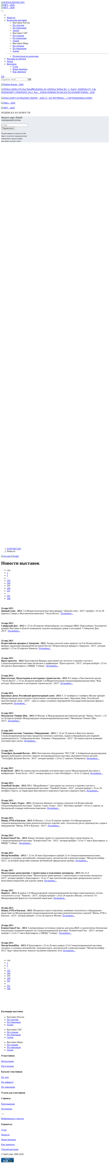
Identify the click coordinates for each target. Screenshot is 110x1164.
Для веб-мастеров (9, 1149)
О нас (15, 66)
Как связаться (19, 71)
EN (2, 76)
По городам (18, 25)
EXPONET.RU (14, 548)
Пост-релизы (7, 1066)
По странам (18, 35)
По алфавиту (7, 1082)
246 (8, 588)
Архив (16, 30)
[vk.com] (6, 556)
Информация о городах (12, 1118)
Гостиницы (6, 1109)
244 (8, 583)
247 (8, 591)
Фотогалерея (7, 1061)
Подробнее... (67, 613)
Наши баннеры (20, 69)
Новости (11, 17)
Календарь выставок (17, 20)
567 (8, 596)
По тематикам (19, 28)
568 (8, 598)
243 (8, 580)
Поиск (10, 61)
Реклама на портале (16, 59)
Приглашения (8, 1104)
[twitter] (15, 556)
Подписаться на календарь (26, 56)
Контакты (11, 64)
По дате (5, 1077)
